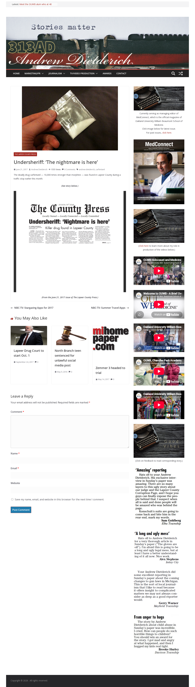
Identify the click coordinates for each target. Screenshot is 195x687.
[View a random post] (180, 73)
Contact (121, 73)
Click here (144, 245)
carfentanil (100, 169)
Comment (17, 411)
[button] (42, 73)
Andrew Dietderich (39, 169)
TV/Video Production (82, 73)
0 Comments (69, 169)
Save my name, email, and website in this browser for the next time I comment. (59, 499)
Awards (107, 73)
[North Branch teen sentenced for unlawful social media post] (70, 328)
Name (15, 453)
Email (15, 468)
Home (16, 73)
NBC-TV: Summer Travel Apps (108, 307)
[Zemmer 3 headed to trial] (111, 328)
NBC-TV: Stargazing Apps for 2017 (33, 307)
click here (166, 132)
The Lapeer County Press (25, 154)
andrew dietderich (87, 169)
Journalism (55, 73)
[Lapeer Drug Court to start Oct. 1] (29, 328)
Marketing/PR (32, 73)
